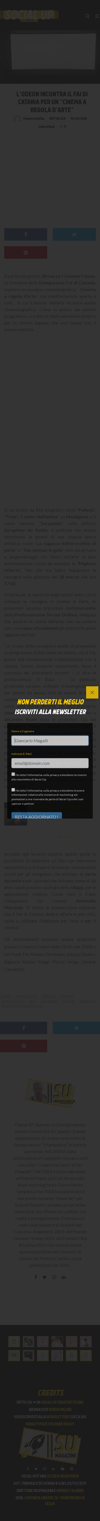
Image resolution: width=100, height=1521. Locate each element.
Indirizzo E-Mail (21, 753)
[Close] (92, 692)
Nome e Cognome (22, 731)
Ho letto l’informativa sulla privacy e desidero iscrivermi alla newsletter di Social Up (49, 777)
